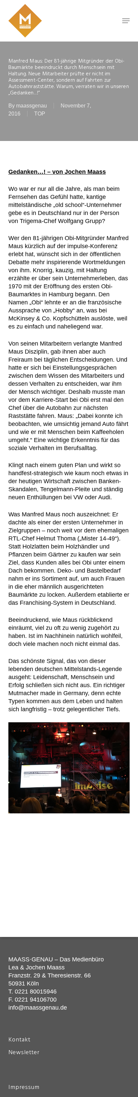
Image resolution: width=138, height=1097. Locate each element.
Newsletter (24, 1052)
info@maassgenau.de (37, 1007)
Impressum (24, 1087)
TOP (39, 114)
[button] (126, 20)
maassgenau (31, 105)
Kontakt (19, 1040)
